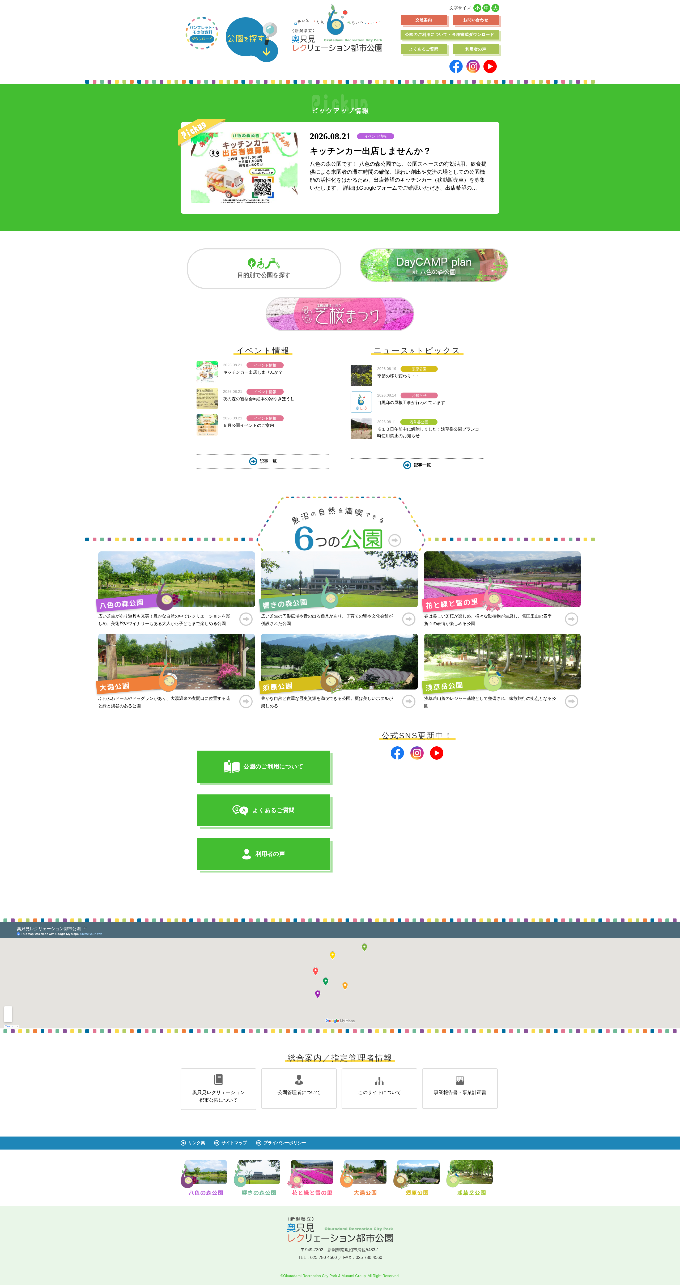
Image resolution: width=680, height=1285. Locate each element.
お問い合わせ (476, 20)
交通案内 (423, 20)
